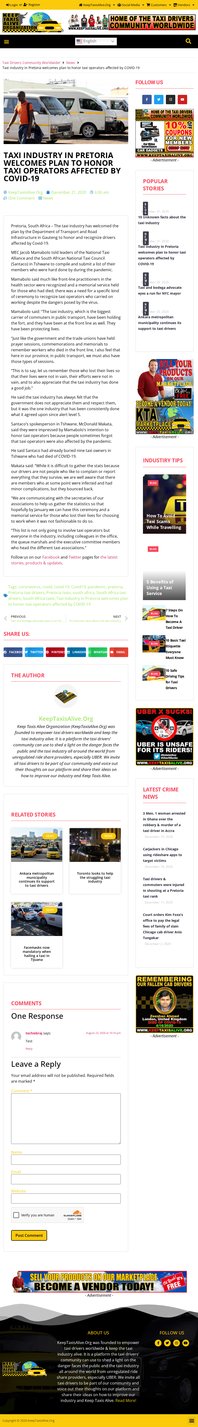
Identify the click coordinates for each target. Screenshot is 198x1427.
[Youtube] (182, 99)
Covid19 (78, 586)
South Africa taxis (39, 598)
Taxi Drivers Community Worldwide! (31, 62)
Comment (21, 1091)
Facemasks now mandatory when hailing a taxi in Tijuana (37, 953)
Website (18, 1191)
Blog (146, 208)
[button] (6, 41)
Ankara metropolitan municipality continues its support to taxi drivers (37, 879)
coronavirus (30, 586)
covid (47, 586)
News (70, 62)
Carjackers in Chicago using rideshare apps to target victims (162, 855)
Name (16, 1152)
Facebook (51, 557)
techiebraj (34, 1033)
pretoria (115, 586)
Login (13, 5)
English (89, 41)
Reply (29, 1048)
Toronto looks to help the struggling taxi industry (95, 877)
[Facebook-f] (147, 99)
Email (16, 1172)
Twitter (75, 557)
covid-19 (61, 586)
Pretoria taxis (58, 592)
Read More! (125, 1400)
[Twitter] (158, 99)
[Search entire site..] (188, 41)
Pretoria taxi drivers (26, 592)
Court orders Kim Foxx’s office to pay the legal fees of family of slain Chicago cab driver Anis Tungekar (163, 926)
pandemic (97, 586)
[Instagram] (170, 99)
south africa (83, 592)
